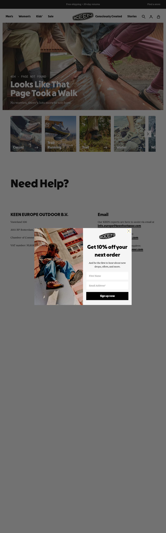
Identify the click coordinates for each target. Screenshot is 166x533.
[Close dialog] (128, 231)
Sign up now (107, 296)
